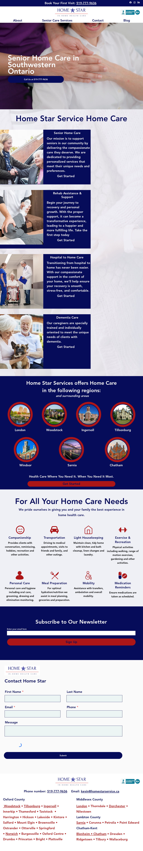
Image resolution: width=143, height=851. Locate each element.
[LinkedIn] (138, 2)
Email (9, 707)
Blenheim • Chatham (91, 834)
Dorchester (117, 806)
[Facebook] (130, 2)
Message (11, 722)
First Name (13, 691)
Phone (71, 707)
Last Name (74, 691)
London (81, 806)
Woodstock (11, 806)
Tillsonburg (32, 806)
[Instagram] (134, 2)
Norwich (12, 834)
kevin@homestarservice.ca (100, 791)
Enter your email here (17, 629)
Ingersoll (50, 806)
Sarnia (80, 822)
